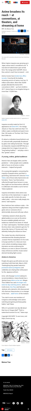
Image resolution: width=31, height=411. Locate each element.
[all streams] (29, 409)
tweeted (17, 276)
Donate (25, 2)
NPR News (9, 350)
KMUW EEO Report (8, 393)
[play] (2, 409)
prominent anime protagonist (11, 267)
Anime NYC (4, 120)
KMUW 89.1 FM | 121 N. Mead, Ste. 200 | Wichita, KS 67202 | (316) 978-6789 (13, 386)
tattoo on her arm (16, 280)
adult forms (15, 293)
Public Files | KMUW (8, 390)
